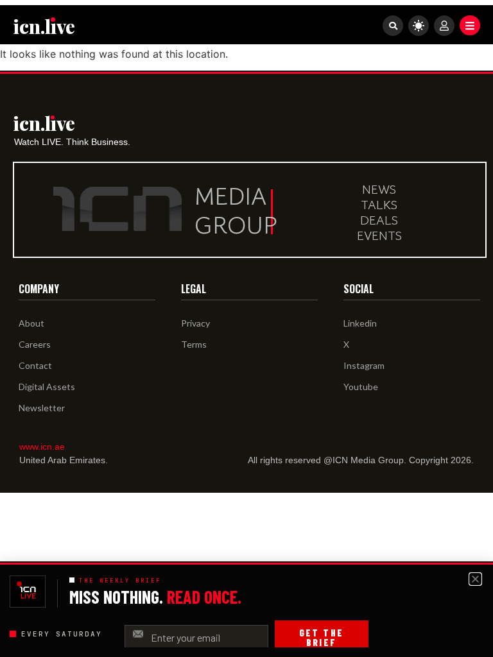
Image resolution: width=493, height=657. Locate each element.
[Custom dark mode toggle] (418, 25)
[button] (470, 25)
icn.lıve (44, 26)
